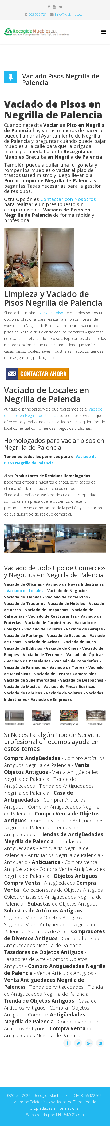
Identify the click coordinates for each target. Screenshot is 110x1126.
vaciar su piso (51, 312)
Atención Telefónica (31, 1101)
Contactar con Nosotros (68, 199)
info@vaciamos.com (70, 14)
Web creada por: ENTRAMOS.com (55, 1114)
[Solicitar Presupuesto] (55, 373)
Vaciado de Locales (25, 590)
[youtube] (54, 6)
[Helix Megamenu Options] (103, 31)
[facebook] (49, 6)
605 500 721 (37, 14)
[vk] (60, 6)
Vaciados (59, 1101)
